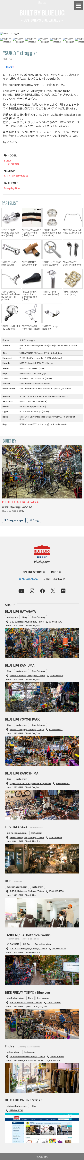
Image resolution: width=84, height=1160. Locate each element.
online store (13, 1051)
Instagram (12, 617)
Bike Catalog (38, 617)
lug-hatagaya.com (17, 832)
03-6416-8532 (56, 729)
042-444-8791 (16, 1110)
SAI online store (43, 944)
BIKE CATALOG (28, 579)
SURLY (7, 160)
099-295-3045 (63, 783)
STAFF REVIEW (53, 579)
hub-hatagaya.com (17, 886)
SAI (28, 944)
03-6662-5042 (55, 621)
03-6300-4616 (55, 837)
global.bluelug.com (17, 1105)
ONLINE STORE (32, 572)
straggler (13, 163)
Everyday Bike (12, 188)
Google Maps (14, 520)
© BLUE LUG (42, 1156)
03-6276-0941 (57, 1056)
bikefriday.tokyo (15, 997)
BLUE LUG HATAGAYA (16, 176)
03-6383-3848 (59, 948)
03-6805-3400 (56, 675)
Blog (35, 520)
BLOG (54, 572)
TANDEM (14, 944)
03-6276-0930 (54, 1002)
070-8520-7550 (56, 891)
